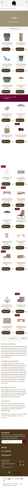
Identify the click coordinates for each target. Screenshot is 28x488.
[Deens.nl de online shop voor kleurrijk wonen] (14, 4)
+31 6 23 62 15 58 (5, 462)
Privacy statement (13, 484)
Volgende (23, 338)
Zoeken (2, 8)
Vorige (4, 338)
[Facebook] (24, 462)
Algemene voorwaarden (7, 485)
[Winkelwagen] (26, 2)
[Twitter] (20, 465)
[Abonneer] (24, 441)
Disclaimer (21, 484)
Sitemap (15, 485)
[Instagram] (20, 462)
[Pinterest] (24, 465)
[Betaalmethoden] (14, 480)
